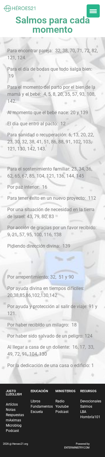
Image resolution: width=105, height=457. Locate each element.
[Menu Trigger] (93, 11)
